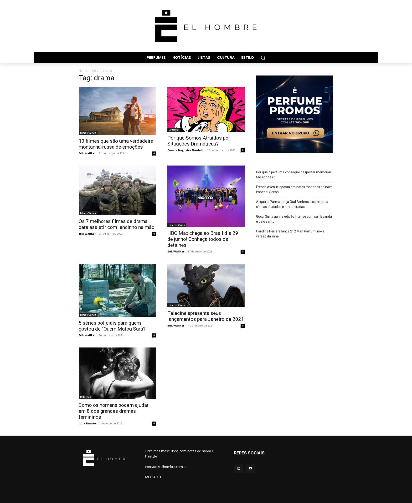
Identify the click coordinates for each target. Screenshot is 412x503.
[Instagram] (238, 468)
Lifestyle (174, 129)
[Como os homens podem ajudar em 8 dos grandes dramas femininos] (117, 373)
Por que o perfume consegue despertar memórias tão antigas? (294, 174)
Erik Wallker (87, 153)
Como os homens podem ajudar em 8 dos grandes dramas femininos (114, 411)
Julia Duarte (87, 423)
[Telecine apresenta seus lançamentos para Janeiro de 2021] (206, 285)
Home (83, 71)
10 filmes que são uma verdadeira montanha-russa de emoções (116, 144)
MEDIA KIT (153, 477)
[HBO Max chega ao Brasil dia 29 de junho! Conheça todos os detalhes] (206, 196)
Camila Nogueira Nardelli (185, 150)
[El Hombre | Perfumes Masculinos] (206, 26)
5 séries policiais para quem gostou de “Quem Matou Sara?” (113, 326)
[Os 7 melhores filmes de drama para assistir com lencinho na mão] (117, 190)
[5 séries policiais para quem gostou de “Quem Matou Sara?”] (117, 290)
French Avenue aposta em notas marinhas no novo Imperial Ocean (294, 189)
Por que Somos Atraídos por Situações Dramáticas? (198, 141)
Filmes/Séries (88, 133)
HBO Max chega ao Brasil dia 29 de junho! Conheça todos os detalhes (202, 239)
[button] (263, 57)
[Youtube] (250, 468)
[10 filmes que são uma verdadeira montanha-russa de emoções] (117, 111)
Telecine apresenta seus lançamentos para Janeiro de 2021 (205, 316)
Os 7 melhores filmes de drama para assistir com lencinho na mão (116, 224)
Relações (85, 397)
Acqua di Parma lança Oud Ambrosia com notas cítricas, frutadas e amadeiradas (292, 204)
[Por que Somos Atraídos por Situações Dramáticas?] (206, 109)
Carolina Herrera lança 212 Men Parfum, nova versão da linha (290, 233)
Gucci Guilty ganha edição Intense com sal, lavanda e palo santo (294, 219)
